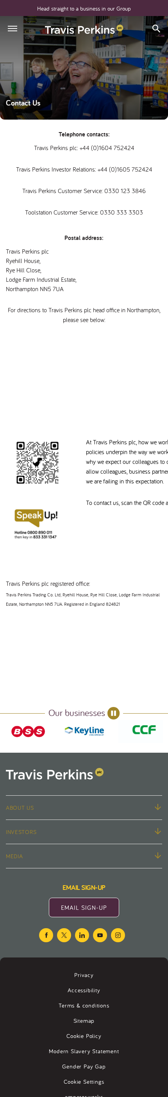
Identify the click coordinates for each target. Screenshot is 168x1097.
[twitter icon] (64, 935)
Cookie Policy (83, 1036)
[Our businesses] (28, 731)
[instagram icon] (118, 935)
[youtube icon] (100, 935)
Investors (21, 832)
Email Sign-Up (90, 910)
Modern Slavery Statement (84, 1051)
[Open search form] (156, 29)
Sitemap (84, 1020)
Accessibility (84, 990)
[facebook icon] (46, 935)
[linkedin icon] (82, 935)
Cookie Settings (84, 1081)
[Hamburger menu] (12, 28)
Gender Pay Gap (83, 1066)
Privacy (84, 975)
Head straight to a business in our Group (84, 8)
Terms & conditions (84, 1005)
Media (14, 856)
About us (20, 807)
